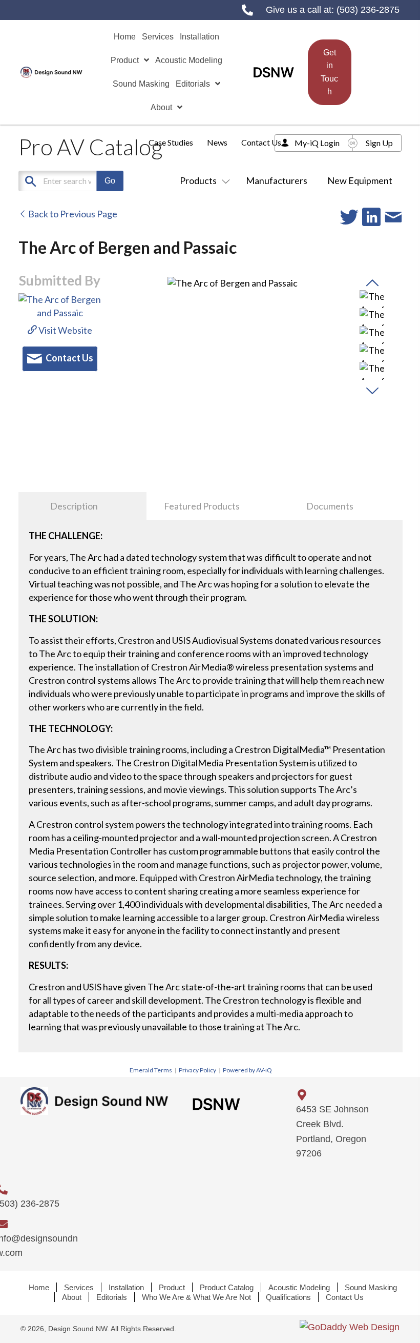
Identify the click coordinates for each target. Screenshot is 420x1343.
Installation (126, 1287)
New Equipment (359, 180)
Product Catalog (227, 1287)
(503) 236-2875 (368, 10)
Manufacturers (276, 180)
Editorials (111, 1297)
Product (172, 1287)
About (71, 1297)
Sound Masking (371, 1287)
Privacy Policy (197, 1070)
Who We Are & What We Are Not (196, 1297)
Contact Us (261, 142)
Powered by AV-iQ (247, 1070)
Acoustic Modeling (299, 1287)
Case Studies (171, 142)
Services (79, 1287)
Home (39, 1287)
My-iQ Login (317, 143)
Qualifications (288, 1297)
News (217, 142)
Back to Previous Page (72, 213)
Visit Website (64, 330)
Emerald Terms (151, 1070)
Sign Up (379, 143)
